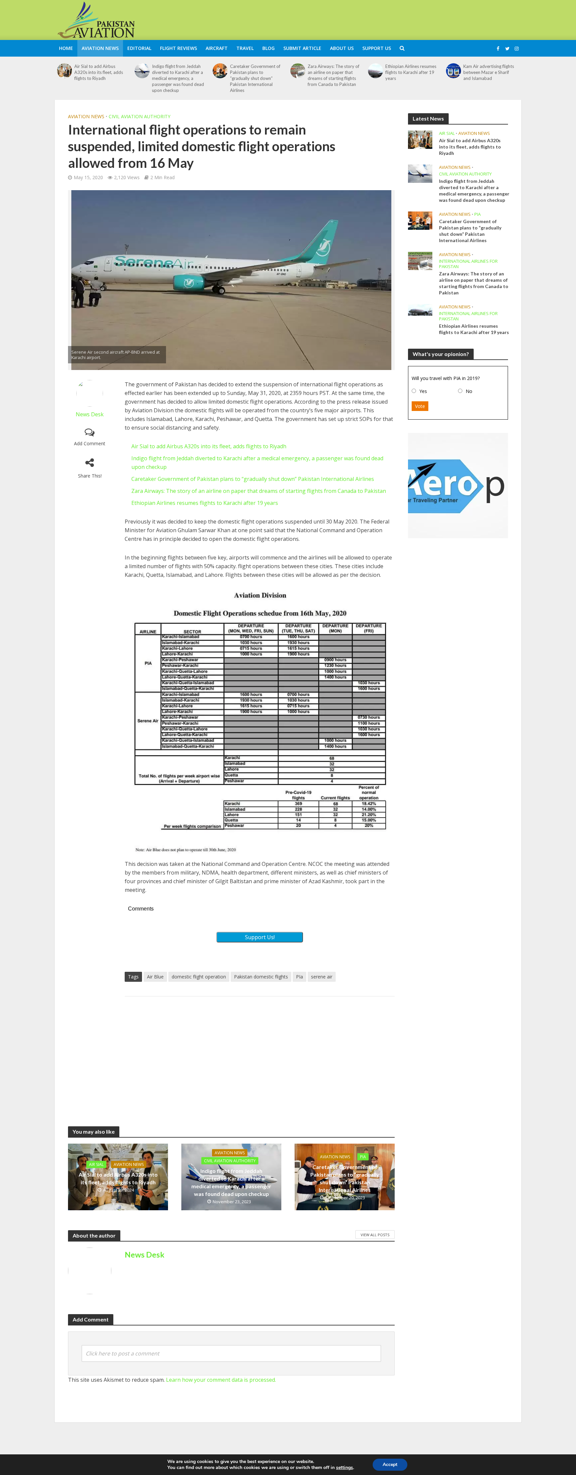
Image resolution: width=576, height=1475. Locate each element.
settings (344, 1468)
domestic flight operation (199, 976)
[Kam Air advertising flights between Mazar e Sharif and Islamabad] (453, 70)
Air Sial (96, 1164)
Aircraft (217, 48)
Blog (268, 48)
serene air (321, 976)
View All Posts (375, 1234)
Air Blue (155, 976)
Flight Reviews (178, 48)
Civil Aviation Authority (139, 116)
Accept (390, 1464)
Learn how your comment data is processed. (221, 1379)
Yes (423, 391)
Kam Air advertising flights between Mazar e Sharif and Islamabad (488, 72)
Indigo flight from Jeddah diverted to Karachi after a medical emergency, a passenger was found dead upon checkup (178, 78)
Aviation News (100, 48)
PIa (299, 976)
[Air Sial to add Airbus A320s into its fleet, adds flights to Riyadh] (64, 70)
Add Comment (89, 443)
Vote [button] (420, 406)
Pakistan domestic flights (261, 976)
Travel (245, 48)
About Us (342, 48)
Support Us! (260, 937)
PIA (363, 1157)
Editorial (139, 48)
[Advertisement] (400, 19)
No (469, 391)
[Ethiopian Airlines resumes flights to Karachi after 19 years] (375, 70)
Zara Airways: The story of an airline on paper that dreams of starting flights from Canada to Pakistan (333, 75)
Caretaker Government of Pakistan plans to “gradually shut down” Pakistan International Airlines (255, 78)
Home (66, 48)
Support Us (376, 48)
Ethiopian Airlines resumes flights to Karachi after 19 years (410, 72)
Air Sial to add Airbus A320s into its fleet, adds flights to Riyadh (98, 72)
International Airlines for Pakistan (468, 263)
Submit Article (302, 48)
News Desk (90, 414)
